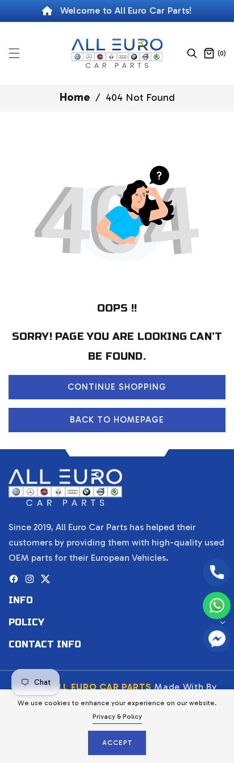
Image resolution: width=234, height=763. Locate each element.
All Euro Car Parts (102, 686)
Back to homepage (117, 420)
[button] (21, 53)
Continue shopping (117, 387)
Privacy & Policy (117, 717)
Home (75, 97)
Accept (117, 743)
